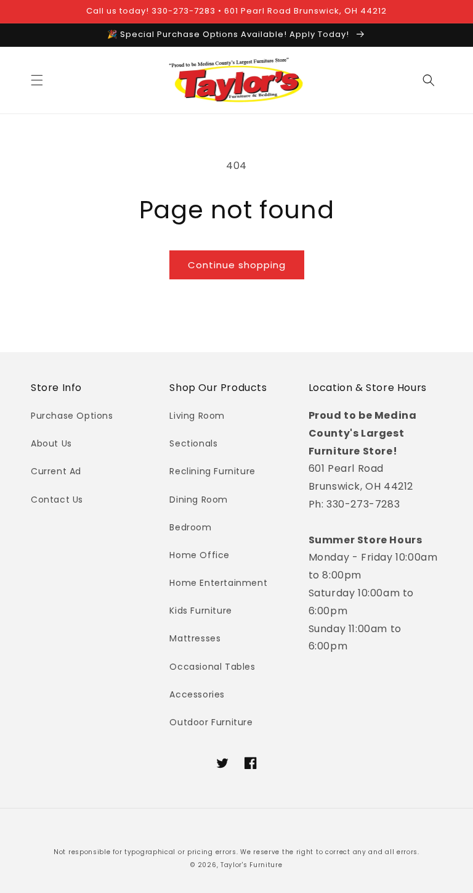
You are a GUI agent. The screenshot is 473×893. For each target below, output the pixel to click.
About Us (51, 443)
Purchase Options (72, 415)
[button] (37, 80)
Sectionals (193, 443)
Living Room (197, 415)
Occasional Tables (212, 666)
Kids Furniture (200, 610)
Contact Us (57, 499)
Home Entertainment (218, 583)
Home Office (199, 555)
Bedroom (190, 527)
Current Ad (56, 471)
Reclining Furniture (212, 471)
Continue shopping (237, 264)
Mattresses (194, 638)
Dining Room (198, 499)
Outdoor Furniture (211, 722)
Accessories (197, 694)
